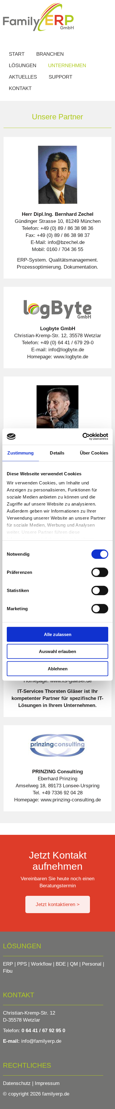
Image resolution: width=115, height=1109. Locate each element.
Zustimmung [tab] (20, 452)
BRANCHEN (50, 54)
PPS (22, 964)
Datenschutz (17, 1083)
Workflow (41, 964)
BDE (61, 964)
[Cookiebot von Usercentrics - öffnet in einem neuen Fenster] (82, 436)
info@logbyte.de (66, 349)
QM (74, 964)
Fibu (7, 971)
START (16, 54)
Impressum (47, 1083)
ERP (8, 964)
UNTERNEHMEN (67, 65)
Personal (91, 964)
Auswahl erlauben (57, 651)
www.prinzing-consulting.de (70, 800)
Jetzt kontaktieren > (58, 904)
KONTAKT (20, 88)
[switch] (99, 572)
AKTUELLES (23, 77)
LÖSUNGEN (22, 65)
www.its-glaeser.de (70, 681)
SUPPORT (60, 77)
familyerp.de (55, 1094)
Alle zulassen (57, 634)
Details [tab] (57, 452)
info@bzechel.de (66, 242)
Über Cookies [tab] (94, 452)
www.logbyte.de (70, 357)
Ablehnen (58, 668)
